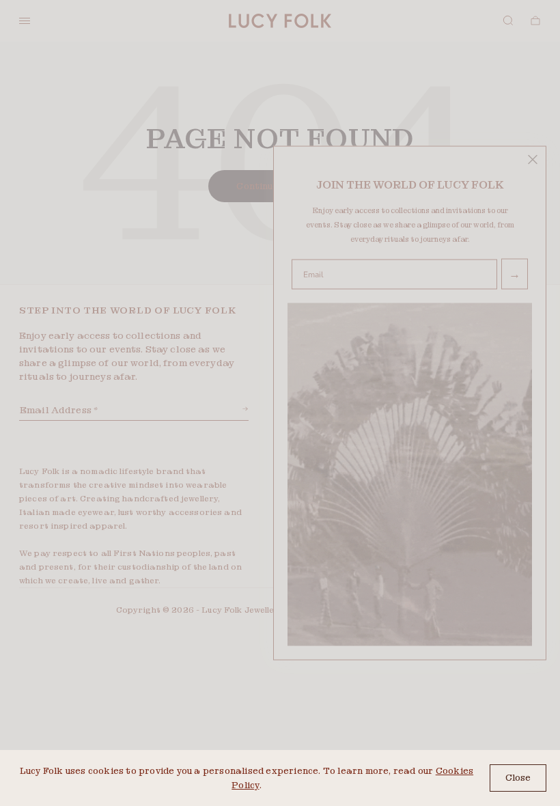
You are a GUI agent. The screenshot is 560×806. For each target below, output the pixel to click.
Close (518, 777)
